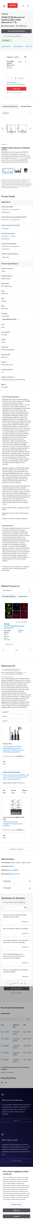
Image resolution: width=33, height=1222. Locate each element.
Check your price (12, 82)
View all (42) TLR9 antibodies (16, 31)
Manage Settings (16, 1204)
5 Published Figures (9, 26)
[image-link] (16, 129)
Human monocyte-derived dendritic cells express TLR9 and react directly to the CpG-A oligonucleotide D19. (16, 777)
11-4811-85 (21, 158)
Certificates (19, 46)
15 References (22, 26)
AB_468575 (4, 387)
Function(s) (7, 881)
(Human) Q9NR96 (13, 870)
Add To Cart (16, 88)
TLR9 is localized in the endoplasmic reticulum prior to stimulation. (13, 823)
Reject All (16, 1210)
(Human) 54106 (15, 874)
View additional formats (10, 319)
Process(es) (7, 888)
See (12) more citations (16, 849)
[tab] (16, 881)
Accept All (17, 1216)
